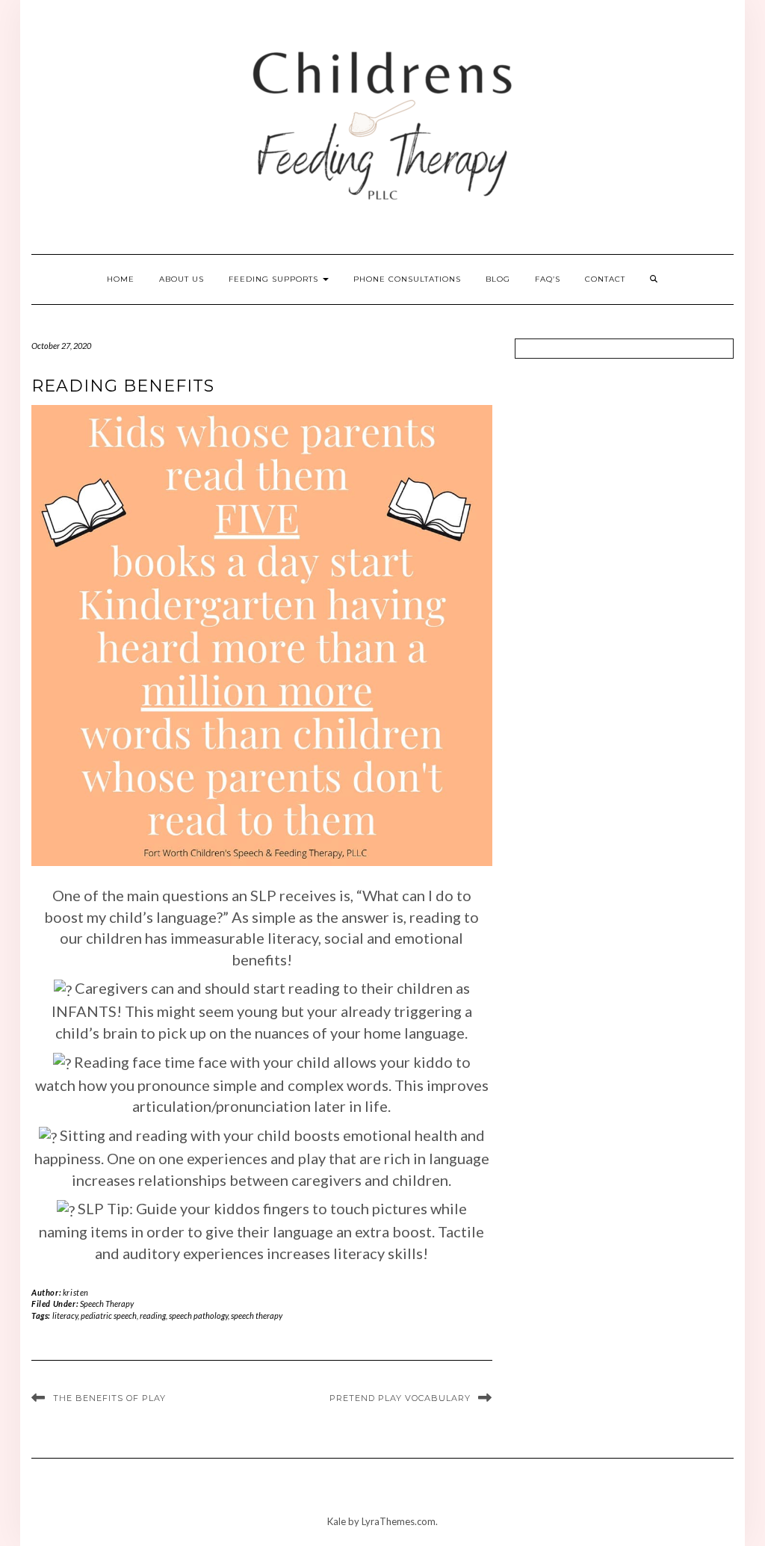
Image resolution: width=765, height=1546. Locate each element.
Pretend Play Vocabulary (400, 1398)
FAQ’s (547, 279)
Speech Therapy (107, 1303)
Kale (336, 1521)
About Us (181, 279)
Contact (605, 279)
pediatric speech (109, 1315)
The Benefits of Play (109, 1398)
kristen (76, 1292)
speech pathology (198, 1315)
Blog (498, 279)
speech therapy (256, 1315)
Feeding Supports (275, 279)
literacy (65, 1315)
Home (120, 279)
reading (153, 1315)
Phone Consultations (407, 279)
